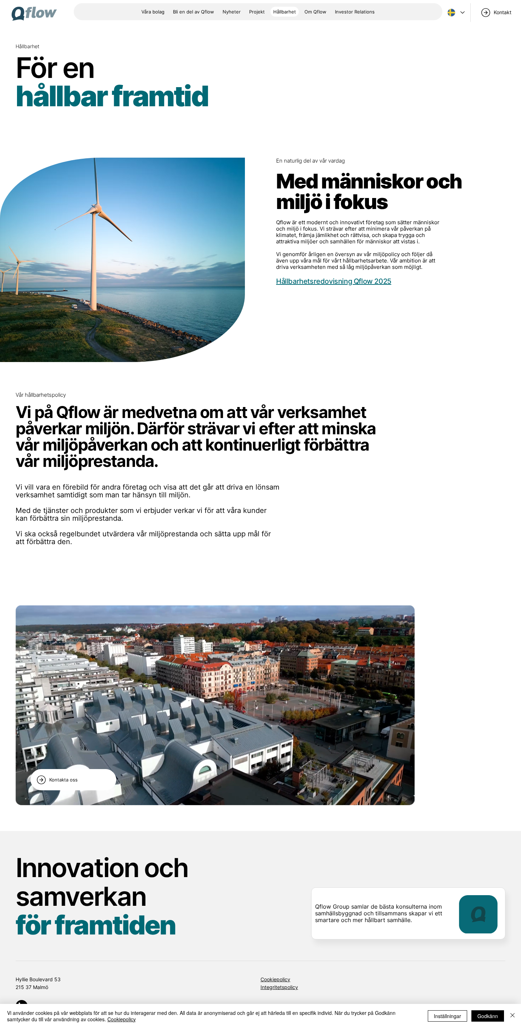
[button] (315, 12)
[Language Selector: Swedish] (455, 13)
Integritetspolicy (279, 987)
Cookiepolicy (275, 979)
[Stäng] (512, 1016)
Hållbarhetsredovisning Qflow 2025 (333, 281)
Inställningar (447, 1015)
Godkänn (487, 1015)
